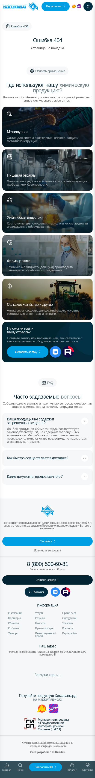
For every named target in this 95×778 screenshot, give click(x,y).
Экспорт (13, 633)
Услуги (39, 613)
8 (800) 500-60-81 (47, 564)
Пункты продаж (44, 628)
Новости (40, 623)
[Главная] (8, 26)
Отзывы (40, 618)
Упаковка (67, 623)
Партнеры (14, 618)
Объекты (13, 623)
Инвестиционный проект (45, 635)
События (13, 628)
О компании (15, 613)
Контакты (68, 628)
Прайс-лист (69, 613)
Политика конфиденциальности (48, 746)
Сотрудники (69, 618)
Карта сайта (69, 633)
